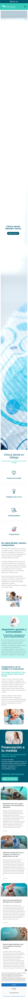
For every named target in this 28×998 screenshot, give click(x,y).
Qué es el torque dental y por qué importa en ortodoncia (12, 901)
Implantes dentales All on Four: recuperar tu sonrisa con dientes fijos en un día (13, 854)
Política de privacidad (15, 996)
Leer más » (5, 830)
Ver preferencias (14, 992)
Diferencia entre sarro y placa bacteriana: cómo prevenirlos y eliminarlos (13, 805)
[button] (26, 970)
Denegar (14, 988)
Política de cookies (7, 996)
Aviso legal (23, 996)
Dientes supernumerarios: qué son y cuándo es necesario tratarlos (13, 946)
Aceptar (14, 984)
